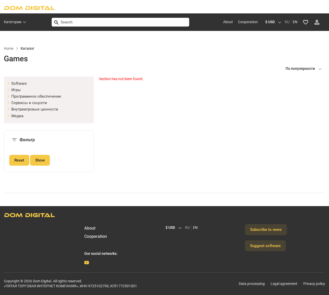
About (228, 22)
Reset (19, 160)
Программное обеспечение (36, 96)
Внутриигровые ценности (34, 109)
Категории (12, 22)
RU (287, 22)
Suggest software (265, 245)
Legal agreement (284, 284)
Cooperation (248, 22)
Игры (16, 90)
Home (8, 48)
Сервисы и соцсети (29, 102)
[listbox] (274, 22)
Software (19, 83)
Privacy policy (314, 284)
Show (40, 160)
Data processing (252, 284)
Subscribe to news (266, 229)
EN (295, 22)
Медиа (17, 116)
